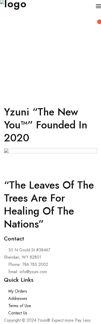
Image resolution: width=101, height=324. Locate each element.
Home (9, 72)
